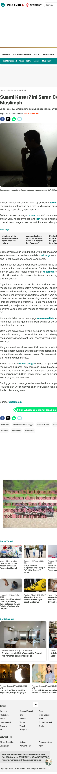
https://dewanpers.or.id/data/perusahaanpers (21, 760)
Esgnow (3, 726)
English (42, 726)
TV (1, 730)
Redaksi (22, 742)
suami (32, 215)
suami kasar (29, 431)
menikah (4, 431)
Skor (41, 711)
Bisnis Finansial (45, 722)
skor (36, 54)
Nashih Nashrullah (31, 113)
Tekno (22, 722)
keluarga (45, 255)
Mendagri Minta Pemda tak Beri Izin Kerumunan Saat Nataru (10, 239)
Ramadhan (23, 730)
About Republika (7, 742)
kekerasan (48, 271)
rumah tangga (27, 363)
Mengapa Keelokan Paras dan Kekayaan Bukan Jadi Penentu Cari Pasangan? (34, 239)
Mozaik (37, 61)
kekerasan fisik (45, 318)
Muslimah (46, 61)
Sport (41, 718)
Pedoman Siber (45, 742)
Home (2, 90)
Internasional (5, 722)
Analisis (22, 718)
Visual (22, 726)
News (2, 718)
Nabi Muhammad (9, 61)
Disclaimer (4, 746)
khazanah (48, 54)
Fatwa (28, 61)
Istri (38, 218)
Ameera (3, 711)
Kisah (21, 61)
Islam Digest (12, 90)
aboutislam (15, 401)
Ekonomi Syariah (22, 54)
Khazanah (4, 715)
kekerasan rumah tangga (23, 424)
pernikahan (16, 431)
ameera (6, 54)
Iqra (21, 715)
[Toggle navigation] (3, 5)
